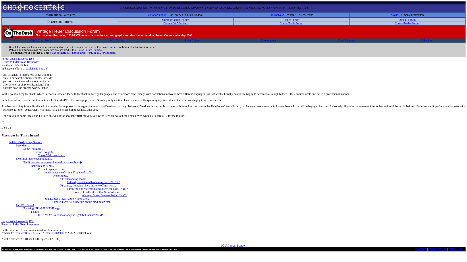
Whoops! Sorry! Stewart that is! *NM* (104, 195)
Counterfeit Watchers (175, 23)
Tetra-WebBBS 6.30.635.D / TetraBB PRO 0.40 (39, 233)
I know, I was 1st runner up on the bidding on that (81, 201)
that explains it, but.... (33, 68)
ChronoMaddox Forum (175, 19)
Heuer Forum (291, 19)
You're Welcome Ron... (51, 155)
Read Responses (29, 61)
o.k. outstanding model (73, 178)
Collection (426, 40)
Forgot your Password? (14, 58)
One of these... (61, 175)
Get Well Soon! (25, 205)
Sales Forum (109, 46)
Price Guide (192, 40)
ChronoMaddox (157, 14)
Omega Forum (407, 19)
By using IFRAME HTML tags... (42, 208)
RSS (31, 58)
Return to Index (10, 61)
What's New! (117, 40)
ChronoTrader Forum (407, 23)
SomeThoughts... (33, 148)
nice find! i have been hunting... (34, 158)
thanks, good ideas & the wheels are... (67, 198)
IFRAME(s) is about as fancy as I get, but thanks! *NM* (70, 215)
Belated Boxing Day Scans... (25, 142)
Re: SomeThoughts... (43, 152)
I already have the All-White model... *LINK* (93, 182)
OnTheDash (277, 14)
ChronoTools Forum (291, 23)
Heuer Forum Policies (89, 49)
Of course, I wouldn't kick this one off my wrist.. (88, 185)
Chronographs (268, 40)
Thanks (35, 211)
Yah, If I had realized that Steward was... (97, 192)
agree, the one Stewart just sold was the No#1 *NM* (97, 188)
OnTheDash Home (41, 40)
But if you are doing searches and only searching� (52, 162)
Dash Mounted (347, 40)
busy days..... (23, 145)
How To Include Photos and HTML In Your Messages (83, 52)
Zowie (394, 14)
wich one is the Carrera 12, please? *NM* (69, 172)
